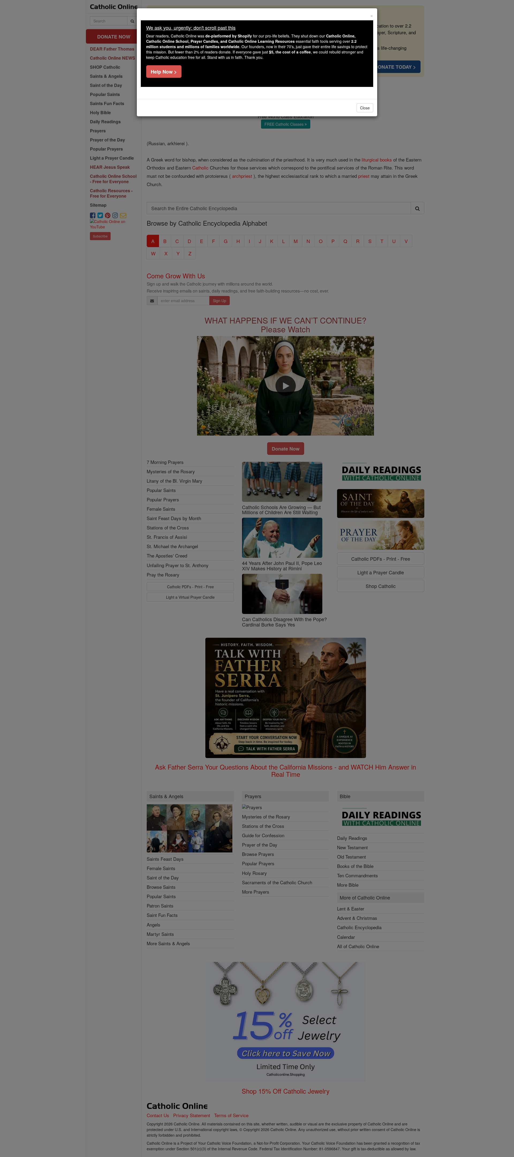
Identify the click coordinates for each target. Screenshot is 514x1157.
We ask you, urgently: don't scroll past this (191, 27)
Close (365, 107)
